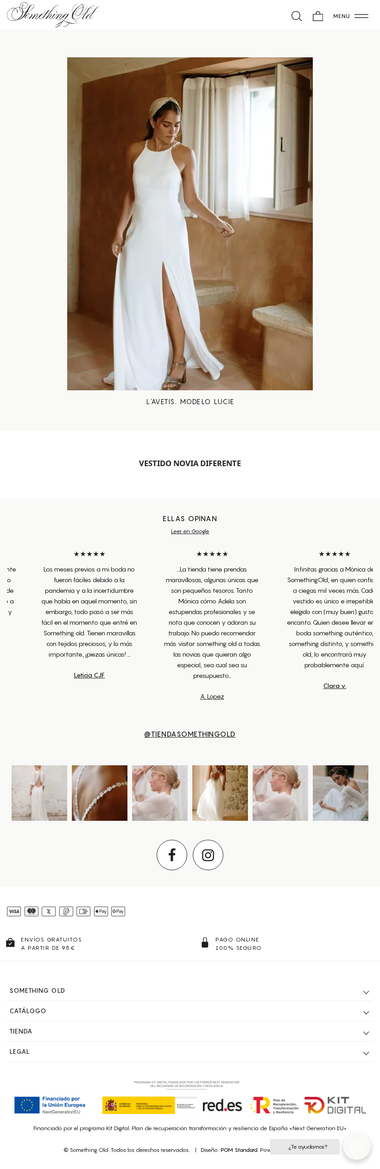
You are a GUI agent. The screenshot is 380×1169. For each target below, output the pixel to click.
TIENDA (20, 1031)
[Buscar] (297, 15)
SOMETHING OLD (37, 990)
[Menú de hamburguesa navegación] (351, 15)
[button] (357, 1146)
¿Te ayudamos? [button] (307, 1146)
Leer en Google (190, 531)
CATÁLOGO (27, 1011)
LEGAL (19, 1051)
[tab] (190, 991)
